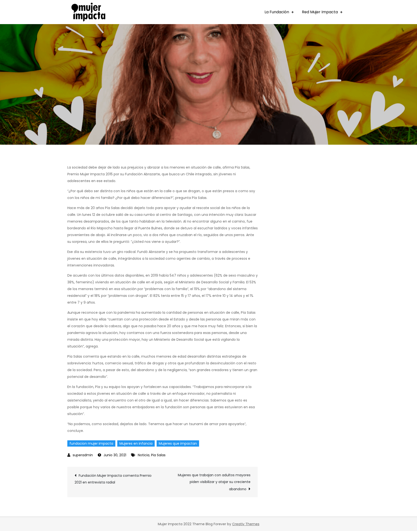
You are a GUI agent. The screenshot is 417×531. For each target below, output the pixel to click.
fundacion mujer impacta (91, 443)
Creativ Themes (245, 524)
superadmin (83, 455)
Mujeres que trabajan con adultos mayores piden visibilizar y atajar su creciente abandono (214, 482)
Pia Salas (158, 455)
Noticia (143, 455)
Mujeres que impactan (178, 443)
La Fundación (276, 12)
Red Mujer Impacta (320, 12)
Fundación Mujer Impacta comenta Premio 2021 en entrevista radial (113, 479)
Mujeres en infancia (136, 443)
